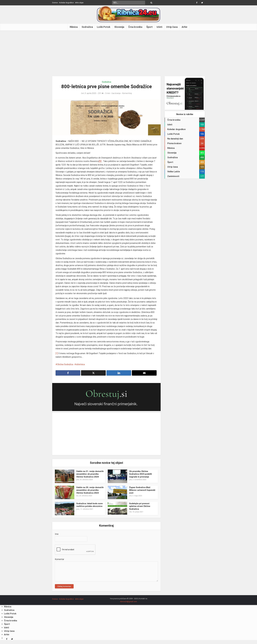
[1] (57, 353)
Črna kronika (135, 26)
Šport (149, 26)
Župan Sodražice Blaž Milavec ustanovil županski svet (142, 490)
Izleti (159, 26)
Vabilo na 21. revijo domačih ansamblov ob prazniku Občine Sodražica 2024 (90, 474)
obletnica (80, 364)
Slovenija (119, 26)
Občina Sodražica (65, 364)
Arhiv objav (79, 3)
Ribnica (74, 26)
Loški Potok (103, 26)
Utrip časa (172, 26)
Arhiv (184, 26)
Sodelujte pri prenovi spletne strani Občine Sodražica (139, 506)
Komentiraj (127, 93)
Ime (56, 534)
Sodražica (87, 26)
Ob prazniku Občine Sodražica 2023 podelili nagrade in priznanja (140, 474)
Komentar (59, 559)
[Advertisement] (128, 53)
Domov (55, 3)
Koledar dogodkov (66, 3)
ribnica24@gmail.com (128, 602)
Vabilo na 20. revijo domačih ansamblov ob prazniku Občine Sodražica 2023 (90, 490)
